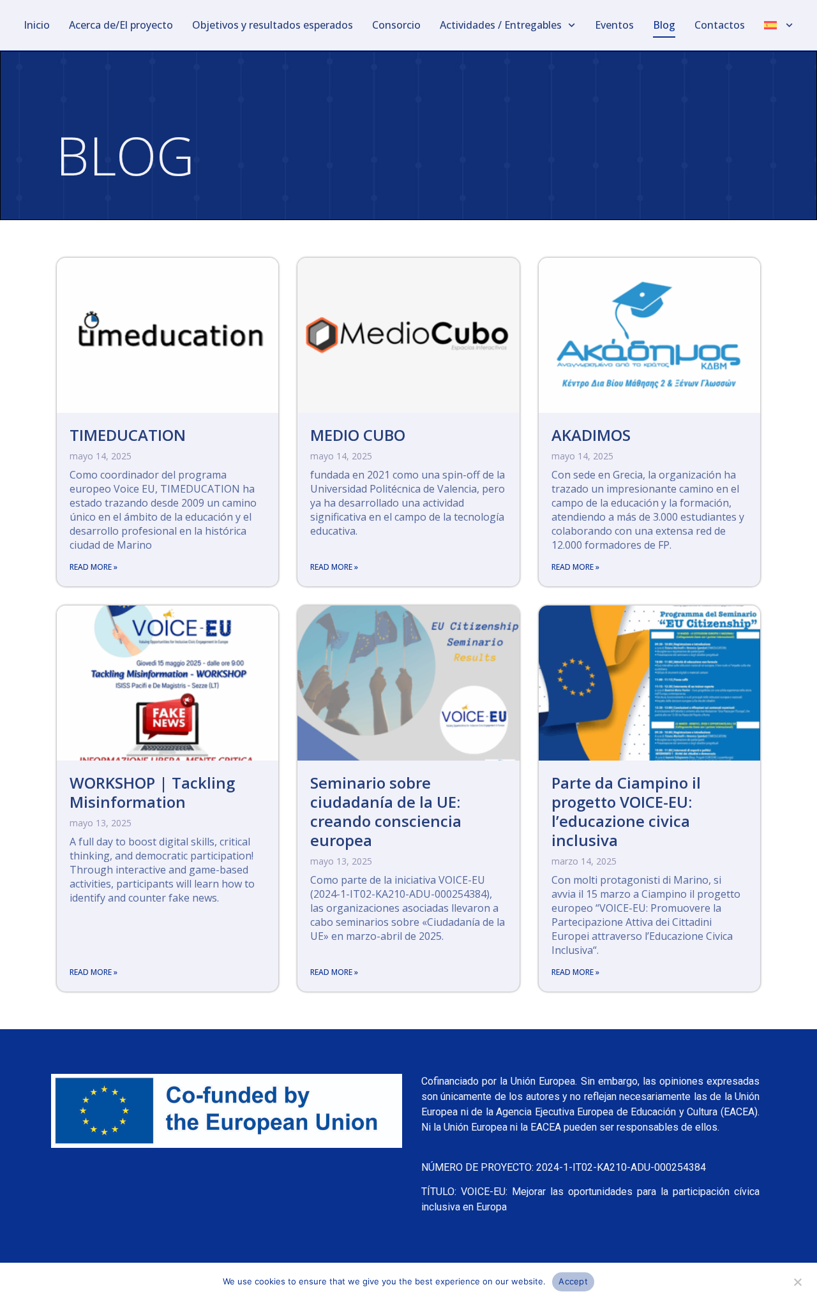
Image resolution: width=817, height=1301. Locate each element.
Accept (573, 1281)
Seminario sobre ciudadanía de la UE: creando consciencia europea (385, 811)
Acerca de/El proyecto (121, 25)
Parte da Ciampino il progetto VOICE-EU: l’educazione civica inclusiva (626, 811)
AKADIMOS (591, 434)
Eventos (614, 25)
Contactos (719, 25)
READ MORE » (93, 566)
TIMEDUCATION (128, 434)
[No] (797, 1280)
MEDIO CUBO (357, 434)
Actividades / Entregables (501, 25)
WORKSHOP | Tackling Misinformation (152, 792)
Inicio (37, 25)
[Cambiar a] (778, 25)
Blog (664, 25)
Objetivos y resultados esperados (272, 25)
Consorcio (396, 25)
